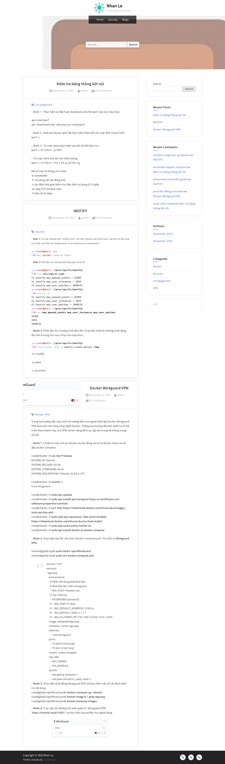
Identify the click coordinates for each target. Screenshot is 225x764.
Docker (39, 414)
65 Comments (103, 91)
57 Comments (98, 401)
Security (113, 19)
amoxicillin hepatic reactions (170, 167)
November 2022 (163, 241)
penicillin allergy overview (168, 191)
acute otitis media (163, 203)
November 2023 (163, 234)
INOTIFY (80, 210)
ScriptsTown (49, 759)
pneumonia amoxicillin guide (170, 179)
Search (157, 84)
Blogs (125, 19)
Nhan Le (114, 6)
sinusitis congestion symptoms (171, 155)
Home (99, 19)
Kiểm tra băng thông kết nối (80, 83)
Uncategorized (43, 104)
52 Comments (104, 218)
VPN (47, 414)
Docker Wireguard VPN (109, 388)
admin (84, 90)
